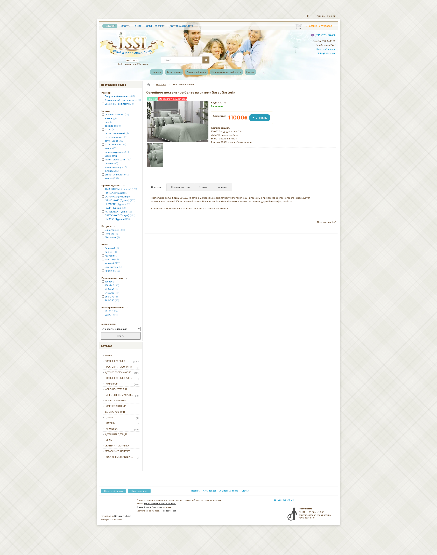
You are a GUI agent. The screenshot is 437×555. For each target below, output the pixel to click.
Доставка (221, 187)
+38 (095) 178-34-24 (283, 499)
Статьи (245, 490)
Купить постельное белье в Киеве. (160, 503)
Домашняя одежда (116, 434)
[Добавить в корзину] (260, 117)
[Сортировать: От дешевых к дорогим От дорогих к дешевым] (121, 328)
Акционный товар (197, 71)
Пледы (108, 440)
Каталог (110, 26)
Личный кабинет (326, 15)
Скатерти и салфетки (117, 445)
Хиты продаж (174, 71)
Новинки (156, 71)
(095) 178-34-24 (325, 35)
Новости (125, 26)
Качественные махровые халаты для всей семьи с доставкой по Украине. (123, 395)
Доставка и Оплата (181, 26)
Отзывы (203, 187)
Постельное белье (122, 361)
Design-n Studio (122, 516)
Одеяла (122, 418)
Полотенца (122, 429)
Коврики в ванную (115, 406)
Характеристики (180, 187)
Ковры (108, 355)
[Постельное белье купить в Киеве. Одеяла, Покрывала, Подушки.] (132, 45)
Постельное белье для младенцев (123, 378)
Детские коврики (115, 411)
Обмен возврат (155, 26)
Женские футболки (116, 389)
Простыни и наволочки (122, 367)
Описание (156, 187)
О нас (138, 26)
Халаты (147, 507)
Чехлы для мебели (115, 400)
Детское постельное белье (122, 373)
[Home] (148, 84)
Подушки (122, 423)
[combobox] (185, 59)
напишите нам (169, 511)
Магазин (161, 84)
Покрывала (122, 384)
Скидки (250, 71)
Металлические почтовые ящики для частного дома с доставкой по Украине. (123, 451)
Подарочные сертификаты (226, 71)
